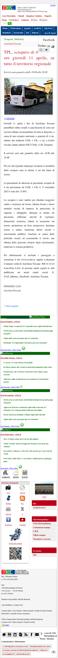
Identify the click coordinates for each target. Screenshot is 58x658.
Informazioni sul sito (40, 646)
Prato (34, 19)
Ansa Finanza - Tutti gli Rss (10, 426)
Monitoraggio (23, 654)
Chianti (21, 15)
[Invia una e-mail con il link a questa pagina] (48, 45)
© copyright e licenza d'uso (15, 646)
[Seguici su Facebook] (31, 635)
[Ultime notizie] (15, 635)
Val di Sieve (14, 19)
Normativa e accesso (42, 538)
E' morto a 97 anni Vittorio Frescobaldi (18, 362)
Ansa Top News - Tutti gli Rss (10, 350)
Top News (48, 28)
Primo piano (15, 28)
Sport (27, 317)
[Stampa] (52, 45)
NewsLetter (18, 32)
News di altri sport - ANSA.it (10, 434)
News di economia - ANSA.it (10, 395)
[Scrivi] (37, 635)
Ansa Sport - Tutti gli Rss (9, 468)
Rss (27, 32)
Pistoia (43, 19)
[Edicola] (20, 635)
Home (5, 28)
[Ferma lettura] (46, 50)
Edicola (35, 32)
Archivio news (39, 507)
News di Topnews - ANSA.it (10, 321)
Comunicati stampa (41, 527)
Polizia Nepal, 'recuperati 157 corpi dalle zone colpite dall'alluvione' (28, 326)
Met (35, 554)
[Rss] (26, 635)
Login (52, 5)
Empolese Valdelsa (34, 15)
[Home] (4, 635)
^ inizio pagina (11, 306)
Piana (4, 19)
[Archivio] (9, 635)
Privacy (44, 650)
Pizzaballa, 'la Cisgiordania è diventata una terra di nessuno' (25, 342)
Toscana (17, 317)
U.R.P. (35, 531)
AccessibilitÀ (8, 654)
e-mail (6, 625)
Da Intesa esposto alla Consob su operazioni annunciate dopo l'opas (28, 367)
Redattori (7, 32)
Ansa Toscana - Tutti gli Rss (10, 387)
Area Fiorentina (9, 15)
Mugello (47, 15)
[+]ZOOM (9, 118)
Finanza (23, 317)
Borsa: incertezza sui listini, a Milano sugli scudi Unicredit (24, 414)
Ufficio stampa (39, 535)
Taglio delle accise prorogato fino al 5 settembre (21, 338)
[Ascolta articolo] (41, 50)
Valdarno (25, 19)
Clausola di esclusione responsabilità (20, 650)
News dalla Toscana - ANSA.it (11, 358)
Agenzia (27, 28)
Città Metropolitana (42, 523)
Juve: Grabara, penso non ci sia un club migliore (21, 439)
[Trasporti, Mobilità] (14, 39)
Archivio (37, 28)
